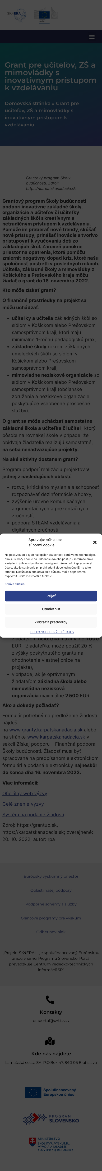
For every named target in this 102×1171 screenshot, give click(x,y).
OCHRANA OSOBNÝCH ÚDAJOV (52, 632)
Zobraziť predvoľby (51, 622)
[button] (95, 542)
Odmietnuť (51, 609)
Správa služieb (14, 583)
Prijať (51, 596)
